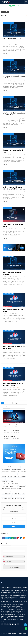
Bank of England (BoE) (16, 469)
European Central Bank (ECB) (19, 476)
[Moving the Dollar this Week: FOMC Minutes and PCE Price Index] (14, 177)
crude (6, 474)
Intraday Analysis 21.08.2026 (11, 431)
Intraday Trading (5, 486)
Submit (14, 526)
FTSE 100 (23, 479)
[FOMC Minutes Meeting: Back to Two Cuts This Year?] (14, 374)
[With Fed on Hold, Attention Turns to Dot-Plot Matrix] (14, 103)
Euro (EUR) (10, 476)
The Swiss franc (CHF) (6, 496)
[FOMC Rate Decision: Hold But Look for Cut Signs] (14, 337)
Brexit (24, 469)
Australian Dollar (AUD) (6, 467)
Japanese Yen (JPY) (13, 486)
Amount (4, 549)
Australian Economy (16, 467)
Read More (5, 53)
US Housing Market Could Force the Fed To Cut (14, 77)
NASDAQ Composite (6, 488)
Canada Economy (5, 471)
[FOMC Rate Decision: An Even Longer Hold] (14, 263)
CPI (2, 474)
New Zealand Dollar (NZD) (16, 488)
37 (13, 403)
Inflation (17, 483)
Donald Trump (21, 474)
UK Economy (4, 498)
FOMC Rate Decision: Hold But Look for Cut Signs (14, 347)
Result (4, 564)
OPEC (17, 491)
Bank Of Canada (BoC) (6, 469)
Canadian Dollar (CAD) (14, 471)
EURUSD (3, 479)
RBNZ (16, 493)
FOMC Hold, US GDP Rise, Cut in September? (12, 40)
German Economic (5, 481)
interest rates (22, 483)
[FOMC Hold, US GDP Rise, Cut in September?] (14, 29)
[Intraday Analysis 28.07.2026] (14, 416)
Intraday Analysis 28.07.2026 (10, 425)
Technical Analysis (7, 208)
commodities (23, 471)
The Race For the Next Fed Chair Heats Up (13, 151)
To (3, 559)
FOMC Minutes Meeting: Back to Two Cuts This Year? (13, 384)
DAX (16, 474)
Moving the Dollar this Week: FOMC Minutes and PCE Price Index (14, 188)
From (4, 554)
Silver (19, 493)
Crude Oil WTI (11, 474)
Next (17, 403)
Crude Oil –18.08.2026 (9, 437)
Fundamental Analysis (8, 23)
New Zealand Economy (6, 491)
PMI (20, 491)
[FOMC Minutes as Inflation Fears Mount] (14, 300)
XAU (24, 498)
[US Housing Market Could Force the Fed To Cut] (14, 66)
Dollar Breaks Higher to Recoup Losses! (13, 225)
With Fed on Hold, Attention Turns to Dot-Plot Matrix (14, 114)
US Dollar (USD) (18, 498)
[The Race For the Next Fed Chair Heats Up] (14, 140)
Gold (12, 481)
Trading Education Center (17, 496)
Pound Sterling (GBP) (6, 493)
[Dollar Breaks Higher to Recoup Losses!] (14, 214)
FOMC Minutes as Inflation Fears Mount (13, 310)
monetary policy (22, 486)
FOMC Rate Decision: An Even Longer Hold (12, 273)
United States (11, 498)
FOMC (18, 479)
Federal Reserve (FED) (11, 479)
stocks (23, 493)
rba (12, 493)
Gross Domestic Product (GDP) (8, 483)
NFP (13, 491)
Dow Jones (4, 476)
